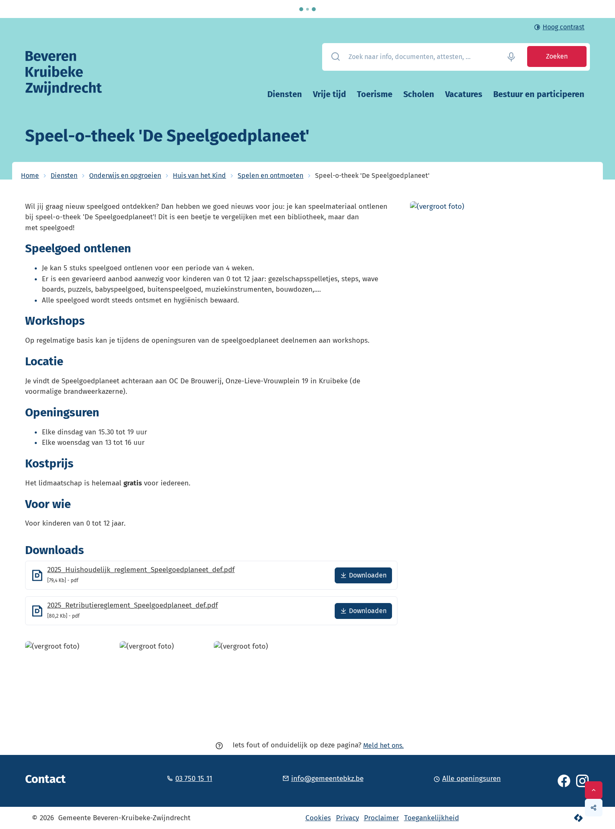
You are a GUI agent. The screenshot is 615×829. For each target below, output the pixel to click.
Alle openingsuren (471, 778)
